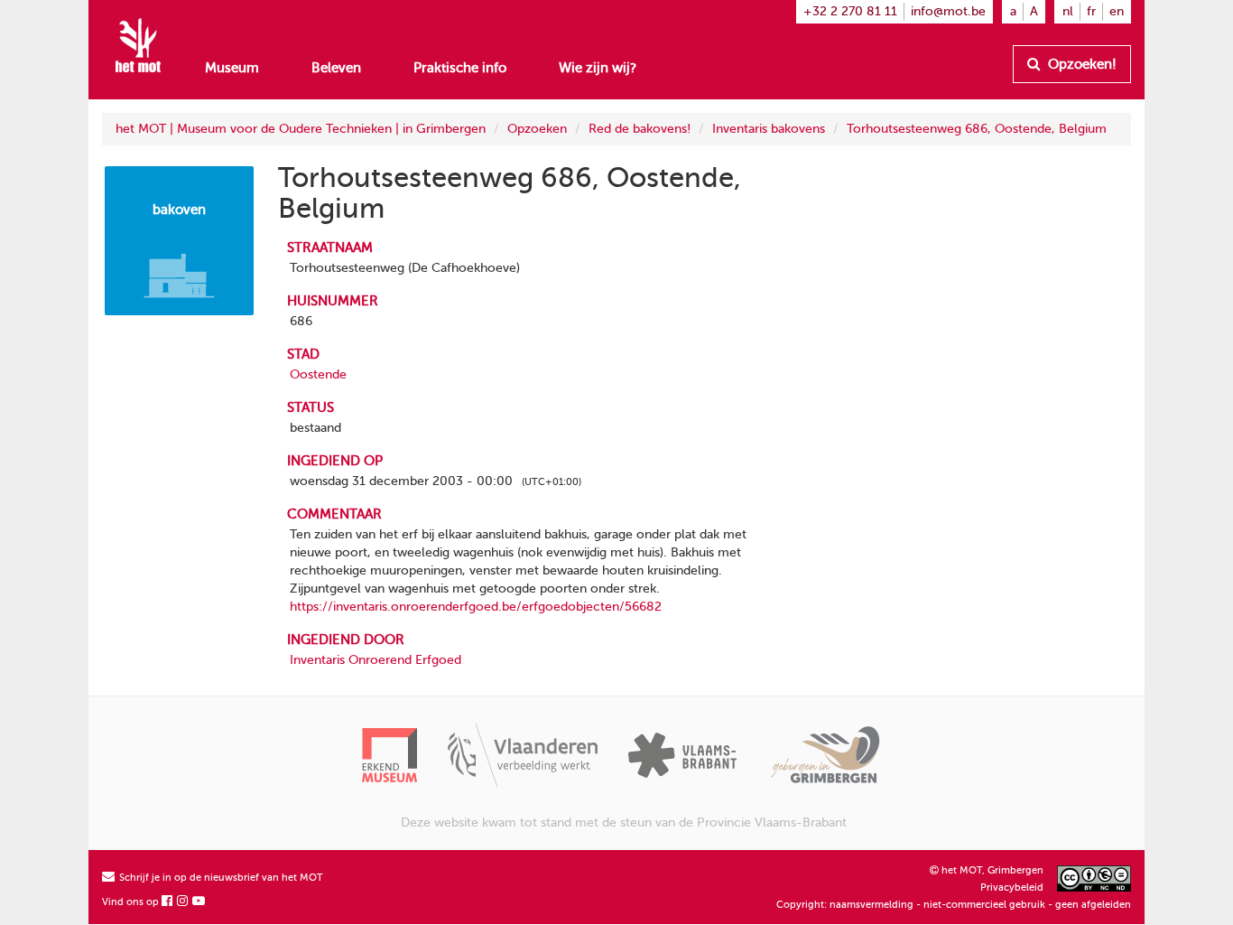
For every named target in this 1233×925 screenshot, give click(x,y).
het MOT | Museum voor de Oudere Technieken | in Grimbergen (301, 128)
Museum (232, 68)
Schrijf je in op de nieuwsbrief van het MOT (219, 877)
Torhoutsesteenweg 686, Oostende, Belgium (977, 128)
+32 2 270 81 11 (850, 11)
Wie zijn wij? (597, 68)
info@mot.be (948, 11)
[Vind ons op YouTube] (199, 902)
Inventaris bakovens (768, 128)
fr (1091, 11)
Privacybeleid (1011, 887)
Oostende (318, 374)
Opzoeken (537, 128)
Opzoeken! (1080, 64)
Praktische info (459, 68)
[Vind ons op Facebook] (168, 902)
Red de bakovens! (640, 128)
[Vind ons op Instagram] (183, 902)
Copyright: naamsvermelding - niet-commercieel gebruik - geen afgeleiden (953, 905)
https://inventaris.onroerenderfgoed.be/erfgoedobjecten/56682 (476, 606)
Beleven (336, 68)
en (1116, 11)
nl (1067, 11)
